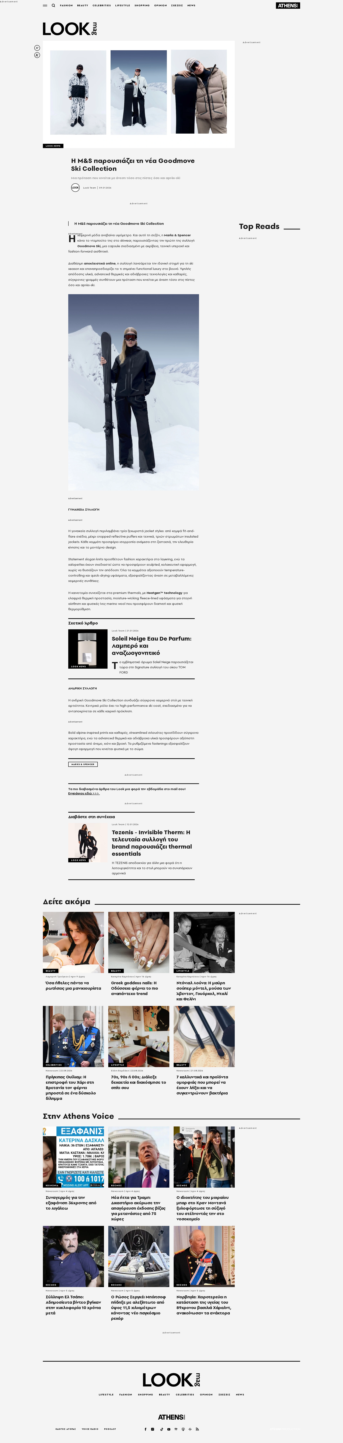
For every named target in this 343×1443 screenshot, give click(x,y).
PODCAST (110, 1429)
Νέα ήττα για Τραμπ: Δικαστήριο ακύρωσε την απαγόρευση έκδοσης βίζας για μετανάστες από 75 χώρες (138, 1208)
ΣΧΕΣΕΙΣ (177, 5)
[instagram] (152, 1429)
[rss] (197, 1429)
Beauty (51, 970)
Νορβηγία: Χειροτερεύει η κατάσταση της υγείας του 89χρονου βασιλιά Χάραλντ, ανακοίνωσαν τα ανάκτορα (204, 1305)
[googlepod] (190, 1429)
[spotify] (176, 1429)
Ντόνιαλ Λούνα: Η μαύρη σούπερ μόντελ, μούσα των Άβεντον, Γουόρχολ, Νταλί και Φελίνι (204, 991)
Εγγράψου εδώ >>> (84, 793)
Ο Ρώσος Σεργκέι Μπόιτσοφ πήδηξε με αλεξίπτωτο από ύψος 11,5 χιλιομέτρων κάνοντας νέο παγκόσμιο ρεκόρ (138, 1307)
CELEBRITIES (102, 5)
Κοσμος (116, 1185)
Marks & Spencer (83, 764)
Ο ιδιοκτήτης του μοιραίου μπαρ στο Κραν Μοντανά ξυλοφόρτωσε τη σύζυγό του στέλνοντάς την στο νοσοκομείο (203, 1208)
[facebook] (145, 1429)
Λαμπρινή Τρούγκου (57, 976)
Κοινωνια (52, 1185)
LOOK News (53, 145)
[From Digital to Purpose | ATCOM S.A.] (285, 1429)
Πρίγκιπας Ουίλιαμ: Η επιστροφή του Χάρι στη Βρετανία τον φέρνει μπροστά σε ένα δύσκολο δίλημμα (71, 1087)
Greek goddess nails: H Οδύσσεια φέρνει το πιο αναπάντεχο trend (134, 988)
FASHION (66, 5)
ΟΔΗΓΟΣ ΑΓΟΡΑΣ (65, 1429)
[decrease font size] (37, 48)
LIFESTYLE (122, 5)
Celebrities (54, 1065)
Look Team (89, 187)
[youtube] (169, 1429)
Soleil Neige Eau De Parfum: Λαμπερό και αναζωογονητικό (152, 645)
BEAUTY (82, 5)
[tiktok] (162, 1429)
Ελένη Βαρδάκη (120, 1070)
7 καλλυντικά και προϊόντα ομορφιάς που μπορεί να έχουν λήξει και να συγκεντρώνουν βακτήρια (202, 1085)
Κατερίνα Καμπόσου (122, 976)
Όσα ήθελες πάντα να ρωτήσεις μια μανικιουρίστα (73, 985)
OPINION (160, 5)
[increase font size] (37, 55)
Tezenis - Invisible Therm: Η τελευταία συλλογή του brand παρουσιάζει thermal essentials (152, 843)
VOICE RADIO (90, 1429)
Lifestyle (183, 970)
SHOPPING (142, 5)
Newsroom (52, 1070)
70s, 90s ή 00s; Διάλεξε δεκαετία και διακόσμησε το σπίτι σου (138, 1082)
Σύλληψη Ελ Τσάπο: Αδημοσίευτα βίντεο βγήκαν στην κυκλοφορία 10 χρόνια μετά (73, 1305)
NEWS (191, 5)
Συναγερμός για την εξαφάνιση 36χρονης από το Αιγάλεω (71, 1203)
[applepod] (183, 1429)
